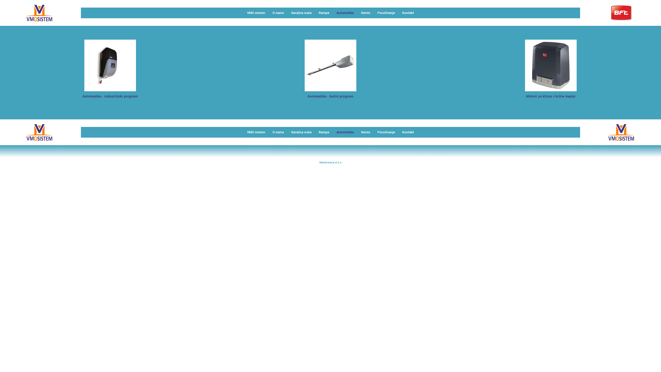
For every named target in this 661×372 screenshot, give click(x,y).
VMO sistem (256, 13)
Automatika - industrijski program (110, 96)
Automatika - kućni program (330, 96)
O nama (278, 13)
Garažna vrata (301, 13)
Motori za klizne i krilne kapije (550, 96)
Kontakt (408, 13)
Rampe (324, 13)
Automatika (345, 13)
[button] (330, 162)
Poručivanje (386, 13)
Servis (365, 13)
